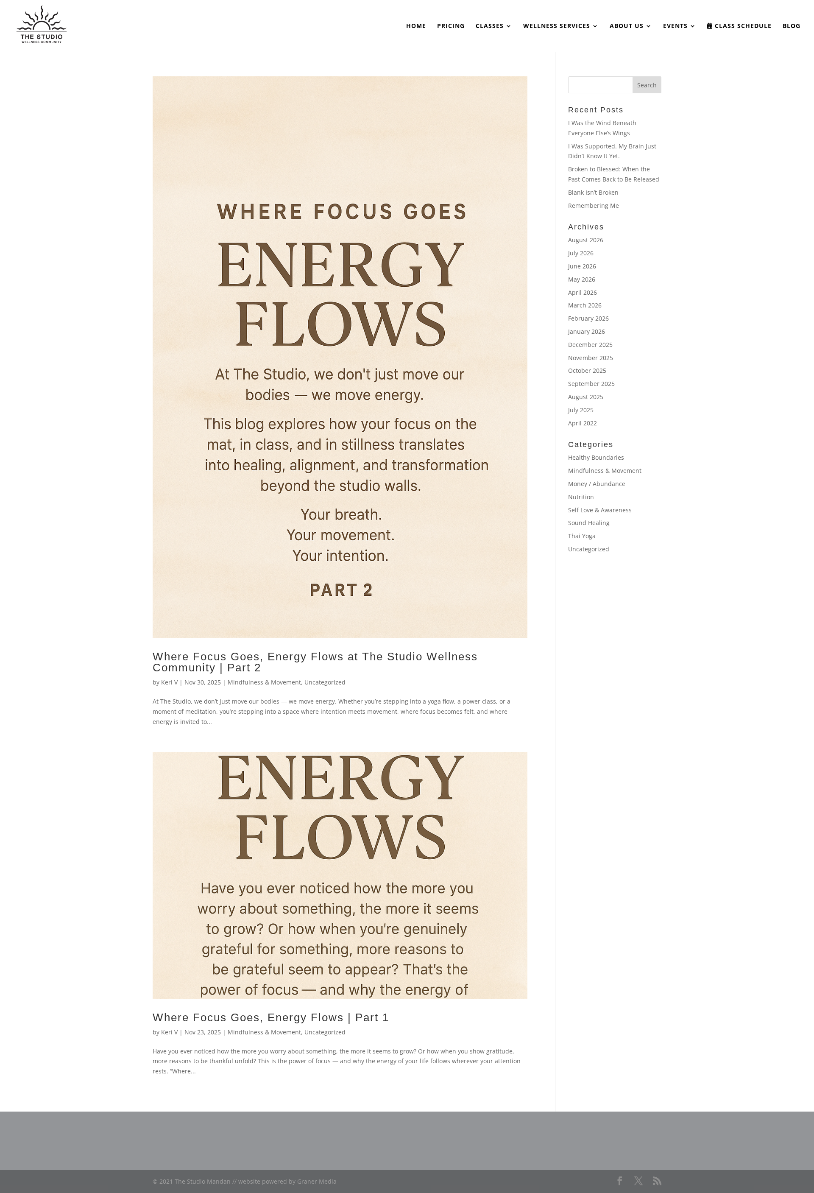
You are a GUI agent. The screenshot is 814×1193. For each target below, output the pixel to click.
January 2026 (586, 331)
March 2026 (585, 305)
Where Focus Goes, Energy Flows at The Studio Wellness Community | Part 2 (315, 662)
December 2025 (590, 345)
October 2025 (587, 370)
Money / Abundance (596, 484)
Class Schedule (742, 26)
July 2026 (581, 253)
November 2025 (590, 358)
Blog (791, 26)
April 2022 (582, 423)
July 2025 (581, 410)
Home (416, 26)
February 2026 (588, 318)
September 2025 (591, 384)
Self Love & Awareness (600, 510)
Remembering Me (593, 205)
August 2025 (585, 397)
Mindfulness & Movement (264, 682)
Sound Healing (589, 523)
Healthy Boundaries (596, 457)
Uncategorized (325, 682)
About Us (627, 26)
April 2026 (582, 292)
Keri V (169, 682)
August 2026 (585, 240)
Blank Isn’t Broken (593, 192)
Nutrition (581, 497)
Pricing (451, 26)
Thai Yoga (582, 536)
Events (675, 26)
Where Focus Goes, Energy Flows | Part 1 (271, 1017)
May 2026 (581, 279)
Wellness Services (556, 26)
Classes (490, 26)
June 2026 (582, 266)
